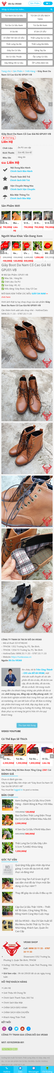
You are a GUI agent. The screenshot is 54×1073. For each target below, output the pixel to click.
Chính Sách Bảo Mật (20, 198)
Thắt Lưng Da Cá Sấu (40, 37)
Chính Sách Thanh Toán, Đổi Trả (18, 997)
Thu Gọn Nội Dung (27, 725)
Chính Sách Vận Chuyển (22, 189)
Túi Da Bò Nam (40, 25)
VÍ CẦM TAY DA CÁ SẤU (13, 37)
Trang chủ (6, 71)
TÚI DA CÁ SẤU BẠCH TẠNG (40, 17)
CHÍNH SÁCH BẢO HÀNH (15, 1007)
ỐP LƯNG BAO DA (40, 63)
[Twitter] (16, 1029)
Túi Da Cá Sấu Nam (14, 25)
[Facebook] (10, 1029)
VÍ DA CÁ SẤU (40, 31)
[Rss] (4, 1029)
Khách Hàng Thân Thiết (14, 1017)
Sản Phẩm (35, 3)
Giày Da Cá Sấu (14, 50)
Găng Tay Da (40, 50)
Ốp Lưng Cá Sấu (40, 56)
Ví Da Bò (14, 31)
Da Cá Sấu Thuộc (14, 56)
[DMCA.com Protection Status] (9, 1051)
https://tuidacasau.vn (21, 656)
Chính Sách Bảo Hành (21, 171)
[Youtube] (22, 1029)
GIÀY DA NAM (39, 293)
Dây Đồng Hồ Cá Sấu (13, 63)
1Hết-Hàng (30, 71)
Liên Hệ (7, 988)
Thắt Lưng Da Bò (13, 44)
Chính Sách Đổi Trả (20, 180)
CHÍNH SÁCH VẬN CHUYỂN (16, 1012)
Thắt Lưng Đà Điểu (40, 44)
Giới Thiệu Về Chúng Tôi (14, 992)
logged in (18, 789)
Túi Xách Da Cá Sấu (14, 15)
